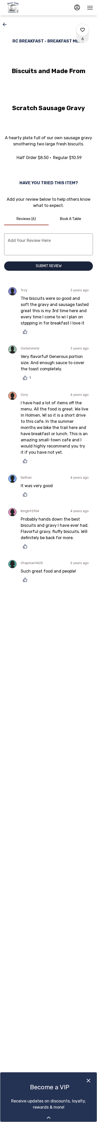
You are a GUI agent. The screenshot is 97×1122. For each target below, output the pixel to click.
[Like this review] (26, 331)
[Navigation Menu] (90, 7)
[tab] (26, 219)
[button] (6, 24)
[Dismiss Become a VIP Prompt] (88, 1080)
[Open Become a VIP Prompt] (49, 1118)
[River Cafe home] (27, 7)
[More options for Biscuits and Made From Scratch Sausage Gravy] (82, 30)
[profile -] (77, 7)
